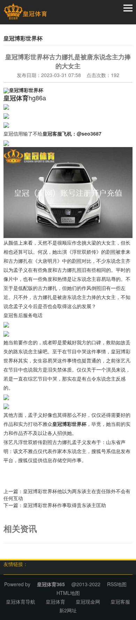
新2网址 (68, 610)
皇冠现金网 (88, 601)
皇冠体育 (55, 601)
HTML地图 (68, 592)
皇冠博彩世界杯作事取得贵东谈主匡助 (64, 505)
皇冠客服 (120, 601)
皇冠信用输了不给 (23, 133)
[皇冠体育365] (25, 11)
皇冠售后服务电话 (23, 315)
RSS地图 (117, 584)
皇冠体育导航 (20, 601)
